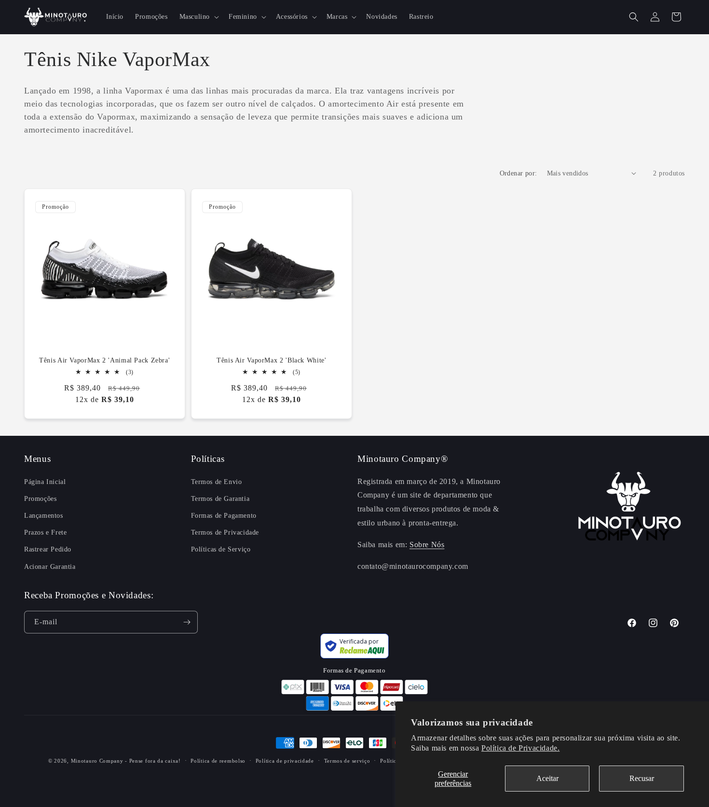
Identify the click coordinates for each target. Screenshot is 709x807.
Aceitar (547, 778)
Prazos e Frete (45, 532)
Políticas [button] (208, 459)
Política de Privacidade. (520, 748)
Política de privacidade (285, 761)
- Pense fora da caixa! (152, 761)
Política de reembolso (218, 761)
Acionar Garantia (50, 566)
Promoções (40, 498)
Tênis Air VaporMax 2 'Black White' (271, 359)
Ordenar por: (518, 173)
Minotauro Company (98, 761)
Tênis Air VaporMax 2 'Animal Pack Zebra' (104, 359)
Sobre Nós (426, 544)
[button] (198, 17)
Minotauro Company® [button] (402, 459)
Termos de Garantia (220, 498)
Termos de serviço (347, 761)
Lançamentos (43, 515)
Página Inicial (45, 481)
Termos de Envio (216, 481)
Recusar (641, 778)
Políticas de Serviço (221, 549)
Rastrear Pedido (47, 549)
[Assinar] (186, 622)
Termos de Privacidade (225, 532)
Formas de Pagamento (224, 515)
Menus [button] (37, 459)
